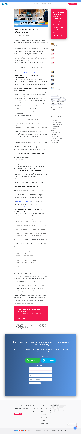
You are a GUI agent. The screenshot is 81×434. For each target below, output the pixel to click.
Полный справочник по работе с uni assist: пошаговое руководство (60, 49)
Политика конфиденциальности (36, 430)
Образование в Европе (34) (56, 132)
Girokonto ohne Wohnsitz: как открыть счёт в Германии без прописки (59, 63)
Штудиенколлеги (44, 408)
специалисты (43, 302)
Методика (43, 3)
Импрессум (29, 431)
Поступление (36, 3)
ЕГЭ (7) (64, 97)
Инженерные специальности (56, 79)
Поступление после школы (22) (56, 138)
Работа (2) (61, 107)
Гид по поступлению (35, 409)
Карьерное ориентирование (31, 206)
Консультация (72, 3)
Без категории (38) (54, 128)
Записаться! (21, 318)
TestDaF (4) (53, 99)
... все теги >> (53, 109)
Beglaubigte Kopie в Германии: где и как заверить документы (60, 53)
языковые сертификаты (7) (56, 97)
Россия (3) (64, 99)
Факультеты (43, 406)
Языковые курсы (44, 417)
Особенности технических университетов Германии (58, 88)
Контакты (29, 430)
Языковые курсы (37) (55, 130)
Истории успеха (35, 408)
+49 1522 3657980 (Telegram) (56, 410)
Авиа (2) (57, 105)
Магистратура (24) (54, 136)
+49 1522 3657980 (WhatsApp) (56, 408)
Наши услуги (34, 406)
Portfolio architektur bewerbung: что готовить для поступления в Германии (59, 58)
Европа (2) (53, 101)
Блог (33, 411)
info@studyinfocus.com (55, 412)
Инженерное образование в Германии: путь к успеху (59, 75)
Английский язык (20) (55, 140)
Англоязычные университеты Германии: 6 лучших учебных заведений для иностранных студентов (59, 44)
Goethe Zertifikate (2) (60, 101)
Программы (28, 3)
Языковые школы (44, 415)
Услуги (49, 3)
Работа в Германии (44, 423)
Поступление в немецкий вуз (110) (57, 120)
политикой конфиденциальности (46, 388)
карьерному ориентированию (23, 201)
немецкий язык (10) (54, 95)
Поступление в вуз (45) (55, 126)
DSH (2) (52, 105)
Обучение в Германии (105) (56, 122)
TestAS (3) (58, 99)
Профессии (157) (54, 118)
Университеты (43, 405)
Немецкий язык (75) (60, 124)
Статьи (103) (53, 124)
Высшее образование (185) (56, 116)
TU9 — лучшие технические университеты (59, 71)
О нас (33, 405)
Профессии (43, 418)
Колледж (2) (60, 103)
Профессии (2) (53, 103)
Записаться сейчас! (58, 35)
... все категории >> (54, 142)
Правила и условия (45, 430)
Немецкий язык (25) (54, 134)
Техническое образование (24, 35)
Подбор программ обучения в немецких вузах (35, 72)
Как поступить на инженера (57, 84)
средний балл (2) (54, 107)
